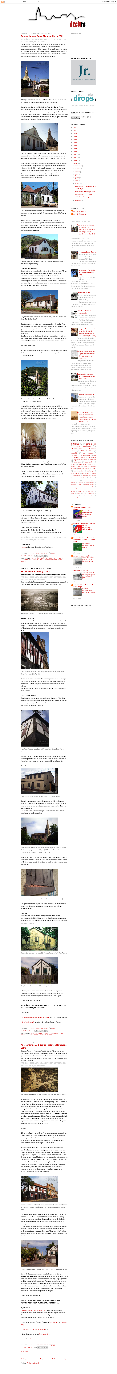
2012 (75, 154)
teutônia (92, 495)
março (77, 184)
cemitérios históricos (79, 477)
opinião (75, 443)
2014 (75, 148)
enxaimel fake (86, 480)
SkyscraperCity (44, 1334)
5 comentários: (27, 555)
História (23, 547)
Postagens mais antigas (60, 1359)
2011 (75, 157)
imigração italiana (89, 484)
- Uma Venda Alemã (27, 1022)
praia (72, 493)
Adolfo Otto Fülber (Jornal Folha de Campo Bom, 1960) (88, 559)
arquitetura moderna (80, 460)
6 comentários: (27, 1030)
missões (92, 486)
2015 (75, 145)
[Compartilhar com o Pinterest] (47, 556)
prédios (78, 493)
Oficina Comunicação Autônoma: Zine (87, 527)
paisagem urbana (83, 469)
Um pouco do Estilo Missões (86, 252)
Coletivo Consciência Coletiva (84, 523)
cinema (91, 477)
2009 (75, 163)
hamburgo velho (57, 1033)
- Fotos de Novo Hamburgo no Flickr (33, 1329)
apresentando (26, 559)
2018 (75, 139)
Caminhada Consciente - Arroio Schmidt (88, 545)
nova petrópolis (75, 489)
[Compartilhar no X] (43, 556)
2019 (75, 136)
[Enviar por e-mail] (38, 556)
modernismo (92, 457)
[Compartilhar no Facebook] (45, 556)
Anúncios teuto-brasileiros (82, 556)
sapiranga (90, 471)
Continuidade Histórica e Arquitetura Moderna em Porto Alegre (86, 376)
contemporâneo (75, 480)
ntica (42, 559)
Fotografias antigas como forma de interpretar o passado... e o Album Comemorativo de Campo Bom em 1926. (86, 417)
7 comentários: (27, 1347)
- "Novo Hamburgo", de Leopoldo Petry (33, 1310)
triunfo (72, 498)
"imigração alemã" (38, 558)
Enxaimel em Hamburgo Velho (35, 571)
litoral (85, 466)
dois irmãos (89, 462)
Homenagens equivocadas (85, 394)
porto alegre (91, 444)
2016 (75, 142)
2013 (75, 151)
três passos (85, 473)
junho (77, 178)
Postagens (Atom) (33, 1363)
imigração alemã (27, 1035)
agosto (77, 172)
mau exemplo (87, 451)
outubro (78, 169)
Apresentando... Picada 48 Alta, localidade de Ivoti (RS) (86, 272)
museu (36, 1035)
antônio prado (76, 475)
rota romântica (51, 559)
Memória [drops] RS (80, 570)
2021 (75, 130)
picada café (81, 491)
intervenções (74, 486)
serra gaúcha (75, 473)
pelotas (94, 469)
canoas (94, 475)
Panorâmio (33, 1339)
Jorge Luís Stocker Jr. (79, 211)
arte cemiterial (86, 475)
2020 (75, 133)
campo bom (76, 448)
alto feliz (94, 473)
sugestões (84, 495)
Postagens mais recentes (29, 1359)
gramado (73, 484)
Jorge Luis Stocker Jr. (79, 214)
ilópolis (73, 466)
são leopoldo (88, 453)
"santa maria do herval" (55, 558)
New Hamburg (53, 1322)
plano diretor (90, 491)
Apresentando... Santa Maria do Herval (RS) (42, 36)
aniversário (77, 462)
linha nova (84, 486)
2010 (75, 160)
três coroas (79, 498)
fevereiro (78, 200)
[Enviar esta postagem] (35, 555)
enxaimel (36, 559)
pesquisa (88, 489)
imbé (80, 484)
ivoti (79, 466)
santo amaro (74, 495)
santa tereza (91, 493)
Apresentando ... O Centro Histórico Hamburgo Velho (44, 1046)
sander (84, 493)
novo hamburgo (46, 1035)
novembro (78, 166)
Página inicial (44, 1359)
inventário (74, 453)
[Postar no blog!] (41, 556)
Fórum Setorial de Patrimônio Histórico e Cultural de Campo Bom (84, 539)
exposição (80, 482)
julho (77, 175)
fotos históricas (90, 482)
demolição (74, 455)
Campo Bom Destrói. (84, 293)
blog (94, 455)
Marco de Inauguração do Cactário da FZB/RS (88, 590)
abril (76, 181)
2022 (75, 127)
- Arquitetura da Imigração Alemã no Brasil (35, 1017)
